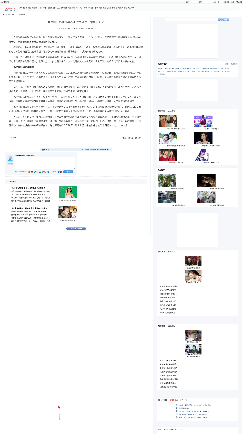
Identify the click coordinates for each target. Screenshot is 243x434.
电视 (100, 8)
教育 (54, 8)
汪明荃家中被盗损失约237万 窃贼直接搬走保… (29, 212)
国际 (41, 8)
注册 (232, 2)
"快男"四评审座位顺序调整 (170, 309)
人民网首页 (5, 2)
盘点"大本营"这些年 (193, 268)
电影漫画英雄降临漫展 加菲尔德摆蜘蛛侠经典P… (30, 218)
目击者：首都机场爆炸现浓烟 (171, 376)
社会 (58, 8)
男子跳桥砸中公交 (186, 68)
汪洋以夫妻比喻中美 (202, 71)
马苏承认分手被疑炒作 (211, 129)
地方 (69, 8)
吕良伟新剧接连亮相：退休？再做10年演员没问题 (30, 221)
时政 (33, 8)
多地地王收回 (214, 68)
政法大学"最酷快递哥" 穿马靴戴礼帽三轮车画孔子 (30, 198)
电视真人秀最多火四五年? (170, 305)
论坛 (91, 150)
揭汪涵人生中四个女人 (67, 220)
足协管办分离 (171, 71)
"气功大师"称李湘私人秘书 (176, 129)
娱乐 (89, 8)
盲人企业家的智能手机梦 (169, 364)
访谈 (117, 8)
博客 (113, 8)
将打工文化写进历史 (168, 361)
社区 (104, 8)
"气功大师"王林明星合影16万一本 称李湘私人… (30, 195)
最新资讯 (22, 14)
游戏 (121, 8)
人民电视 (171, 111)
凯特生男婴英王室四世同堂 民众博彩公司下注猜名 (31, 201)
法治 (36, 8)
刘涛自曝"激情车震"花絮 (169, 298)
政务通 (109, 8)
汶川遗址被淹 (214, 71)
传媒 (96, 8)
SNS (101, 150)
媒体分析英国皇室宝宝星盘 (170, 290)
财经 (73, 8)
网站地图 (239, 2)
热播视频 (161, 326)
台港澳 (49, 8)
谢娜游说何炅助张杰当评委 (176, 146)
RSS (132, 8)
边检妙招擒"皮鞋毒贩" (168, 387)
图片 (62, 8)
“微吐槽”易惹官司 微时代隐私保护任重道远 (28, 188)
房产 (81, 8)
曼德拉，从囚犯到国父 (169, 368)
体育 (85, 8)
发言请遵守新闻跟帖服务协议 (25, 155)
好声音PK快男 (163, 68)
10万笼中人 (162, 71)
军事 (44, 8)
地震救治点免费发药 (193, 342)
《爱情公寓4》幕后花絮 (176, 162)
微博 (98, 150)
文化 (92, 8)
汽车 (77, 8)
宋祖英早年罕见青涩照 (193, 282)
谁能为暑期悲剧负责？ (169, 372)
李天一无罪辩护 (225, 71)
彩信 (125, 8)
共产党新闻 (23, 8)
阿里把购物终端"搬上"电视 (170, 294)
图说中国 (171, 326)
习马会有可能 (224, 68)
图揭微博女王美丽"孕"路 (211, 162)
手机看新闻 (90, 28)
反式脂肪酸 (162, 74)
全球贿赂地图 (204, 68)
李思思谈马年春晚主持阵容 (211, 146)
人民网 (5, 14)
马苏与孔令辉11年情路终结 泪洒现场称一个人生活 (31, 191)
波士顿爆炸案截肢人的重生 (170, 383)
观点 (65, 8)
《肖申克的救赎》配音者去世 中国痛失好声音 (29, 208)
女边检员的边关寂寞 (193, 356)
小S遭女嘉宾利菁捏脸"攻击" (171, 313)
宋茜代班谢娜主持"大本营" (68, 200)
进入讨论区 (85, 150)
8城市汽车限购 (190, 71)
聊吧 (104, 150)
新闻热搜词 (162, 64)
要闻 (29, 8)
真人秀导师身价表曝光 (169, 286)
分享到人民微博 (59, 414)
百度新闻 (234, 64)
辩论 (171, 429)
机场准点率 (180, 71)
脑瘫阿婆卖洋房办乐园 (169, 379)
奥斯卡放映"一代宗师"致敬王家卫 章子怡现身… (30, 215)
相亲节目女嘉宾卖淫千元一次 (171, 301)
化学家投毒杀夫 (174, 68)
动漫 (129, 8)
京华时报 (81, 28)
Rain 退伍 (196, 68)
